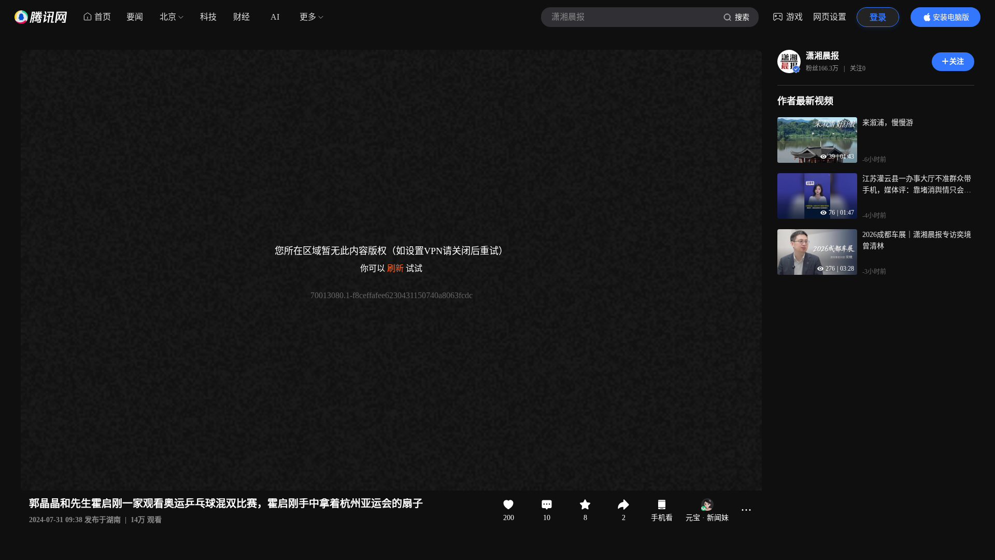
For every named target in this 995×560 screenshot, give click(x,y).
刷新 (395, 268)
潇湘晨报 (822, 55)
